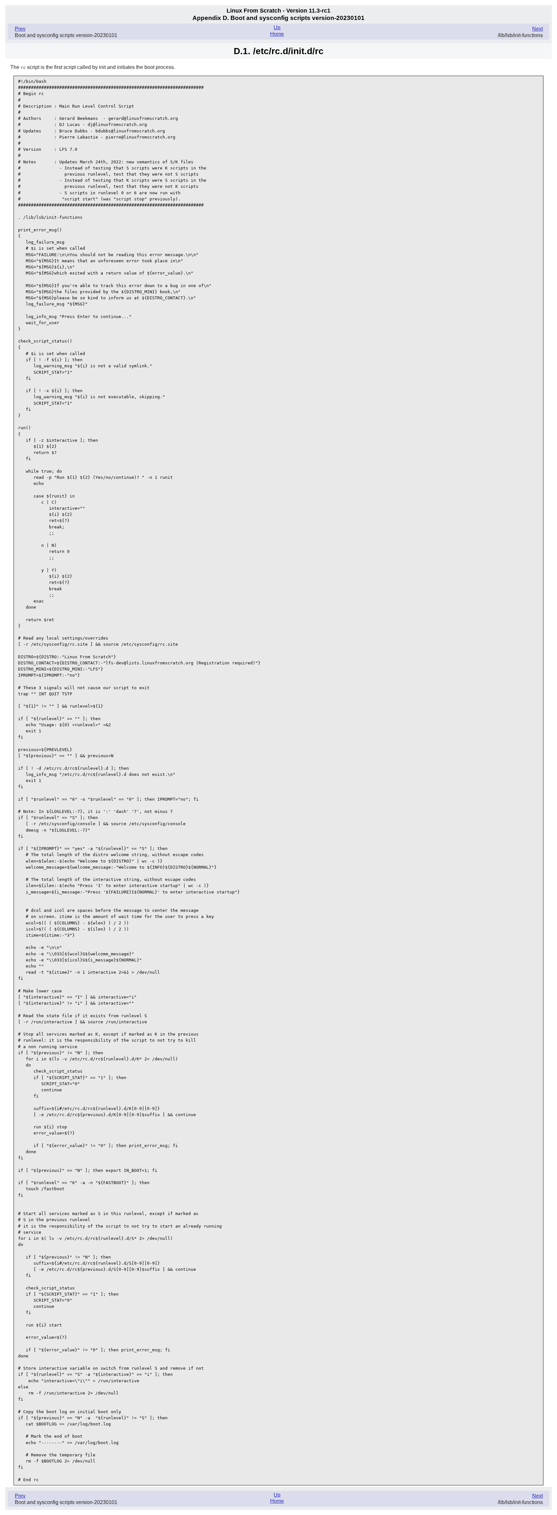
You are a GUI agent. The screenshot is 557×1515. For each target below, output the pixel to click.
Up (277, 27)
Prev (20, 29)
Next (537, 29)
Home (277, 34)
